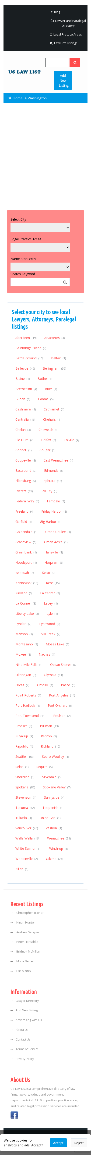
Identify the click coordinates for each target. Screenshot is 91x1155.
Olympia (53, 675)
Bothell (45, 378)
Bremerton (26, 389)
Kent (53, 583)
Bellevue (25, 368)
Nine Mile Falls (28, 664)
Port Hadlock (27, 705)
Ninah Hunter (25, 922)
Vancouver (26, 828)
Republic (24, 746)
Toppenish (52, 807)
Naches (47, 654)
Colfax (48, 440)
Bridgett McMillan (28, 951)
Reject (79, 1143)
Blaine (22, 378)
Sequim (44, 767)
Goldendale (26, 532)
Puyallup (24, 736)
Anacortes (54, 337)
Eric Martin (23, 971)
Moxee (23, 654)
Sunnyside (54, 797)
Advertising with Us (29, 1020)
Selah (21, 767)
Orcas (22, 685)
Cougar (47, 450)
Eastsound (25, 470)
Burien (22, 399)
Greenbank (26, 552)
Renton (49, 736)
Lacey (51, 603)
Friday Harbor (54, 511)
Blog (56, 12)
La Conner (25, 603)
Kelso (48, 572)
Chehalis (52, 419)
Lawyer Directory (27, 1001)
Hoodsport (26, 562)
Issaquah (24, 572)
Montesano (26, 644)
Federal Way (27, 501)
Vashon (54, 828)
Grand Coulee (58, 532)
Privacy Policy (25, 1059)
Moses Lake (57, 644)
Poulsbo (61, 715)
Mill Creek (50, 634)
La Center (50, 593)
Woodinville (26, 858)
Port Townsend (30, 715)
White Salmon (28, 848)
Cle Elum (24, 440)
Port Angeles (62, 695)
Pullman (49, 726)
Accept (58, 1143)
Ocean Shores (63, 664)
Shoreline (24, 777)
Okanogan (25, 675)
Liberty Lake (27, 613)
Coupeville (25, 460)
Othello (45, 685)
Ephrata (53, 480)
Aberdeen (25, 337)
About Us (22, 1030)
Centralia (25, 419)
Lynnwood (49, 623)
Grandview (25, 542)
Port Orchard (60, 705)
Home (17, 98)
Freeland (24, 511)
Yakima (54, 858)
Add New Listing (64, 80)
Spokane (25, 787)
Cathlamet (54, 409)
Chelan (23, 429)
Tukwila (23, 818)
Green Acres (55, 542)
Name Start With (23, 259)
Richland (50, 746)
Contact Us (23, 1039)
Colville (71, 440)
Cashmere (25, 409)
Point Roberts (28, 695)
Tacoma (25, 807)
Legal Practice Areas (67, 34)
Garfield (23, 521)
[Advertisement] (45, 155)
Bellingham (54, 368)
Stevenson (25, 797)
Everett (24, 491)
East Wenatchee (58, 460)
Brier (51, 389)
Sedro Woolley (55, 756)
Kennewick (26, 583)
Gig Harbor (50, 521)
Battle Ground (29, 358)
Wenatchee (59, 838)
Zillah (21, 869)
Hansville (54, 552)
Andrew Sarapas (27, 932)
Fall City (49, 491)
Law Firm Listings (65, 43)
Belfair (58, 358)
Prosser (23, 726)
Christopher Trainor (30, 913)
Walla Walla (27, 838)
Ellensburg (25, 480)
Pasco (68, 685)
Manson (24, 634)
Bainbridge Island (30, 348)
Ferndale (56, 501)
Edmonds (53, 470)
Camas (45, 399)
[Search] (75, 62)
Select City (18, 219)
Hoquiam (54, 562)
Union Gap (50, 818)
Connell (23, 450)
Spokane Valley (56, 787)
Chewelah (48, 429)
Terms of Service (27, 1049)
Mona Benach (25, 961)
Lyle (52, 613)
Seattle (24, 756)
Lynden (23, 623)
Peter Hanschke (27, 942)
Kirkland (23, 593)
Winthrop (58, 848)
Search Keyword (22, 274)
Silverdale (51, 777)
